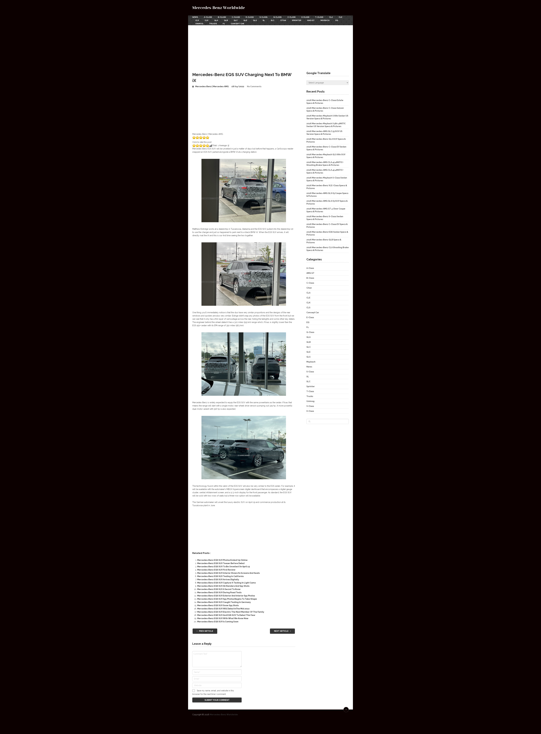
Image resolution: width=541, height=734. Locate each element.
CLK (206, 20)
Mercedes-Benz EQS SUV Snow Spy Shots (218, 605)
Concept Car (237, 24)
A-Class (208, 17)
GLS (255, 20)
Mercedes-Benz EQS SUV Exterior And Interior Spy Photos (226, 596)
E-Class (250, 17)
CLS (197, 20)
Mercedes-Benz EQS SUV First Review (216, 570)
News (195, 17)
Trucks (213, 24)
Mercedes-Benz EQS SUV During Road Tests (219, 592)
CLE (340, 17)
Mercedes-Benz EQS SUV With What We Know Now (222, 618)
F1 (224, 24)
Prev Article (206, 631)
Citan (283, 20)
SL (264, 20)
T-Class (319, 17)
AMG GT (311, 20)
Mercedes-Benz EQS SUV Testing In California (220, 576)
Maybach (325, 20)
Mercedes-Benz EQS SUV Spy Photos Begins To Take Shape (227, 599)
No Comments (254, 86)
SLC (272, 20)
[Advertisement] (270, 46)
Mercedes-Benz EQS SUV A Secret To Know (218, 589)
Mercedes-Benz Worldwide (218, 7)
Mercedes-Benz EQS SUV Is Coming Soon (217, 621)
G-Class (277, 17)
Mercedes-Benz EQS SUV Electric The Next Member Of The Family (230, 612)
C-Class (236, 17)
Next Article (281, 631)
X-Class (305, 17)
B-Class (222, 17)
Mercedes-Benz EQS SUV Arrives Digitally (218, 579)
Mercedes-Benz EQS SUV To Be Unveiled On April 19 (223, 566)
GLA (216, 20)
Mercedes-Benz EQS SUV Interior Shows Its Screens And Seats (228, 573)
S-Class (263, 17)
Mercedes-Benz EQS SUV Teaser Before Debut (221, 563)
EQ (336, 20)
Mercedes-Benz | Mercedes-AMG (212, 86)
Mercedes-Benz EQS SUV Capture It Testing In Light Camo (226, 583)
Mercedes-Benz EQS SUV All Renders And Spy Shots (223, 586)
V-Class (291, 17)
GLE (245, 20)
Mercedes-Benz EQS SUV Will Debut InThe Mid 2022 (223, 609)
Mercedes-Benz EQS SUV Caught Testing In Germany (224, 602)
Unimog (199, 24)
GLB (226, 20)
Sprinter (296, 20)
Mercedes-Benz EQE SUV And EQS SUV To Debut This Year (226, 615)
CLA (331, 17)
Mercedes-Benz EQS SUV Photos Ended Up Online (222, 560)
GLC (236, 20)
